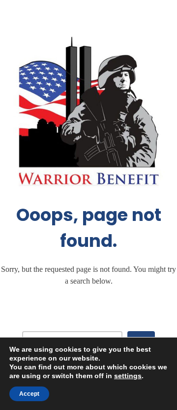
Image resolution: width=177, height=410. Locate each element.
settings (128, 376)
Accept (29, 393)
